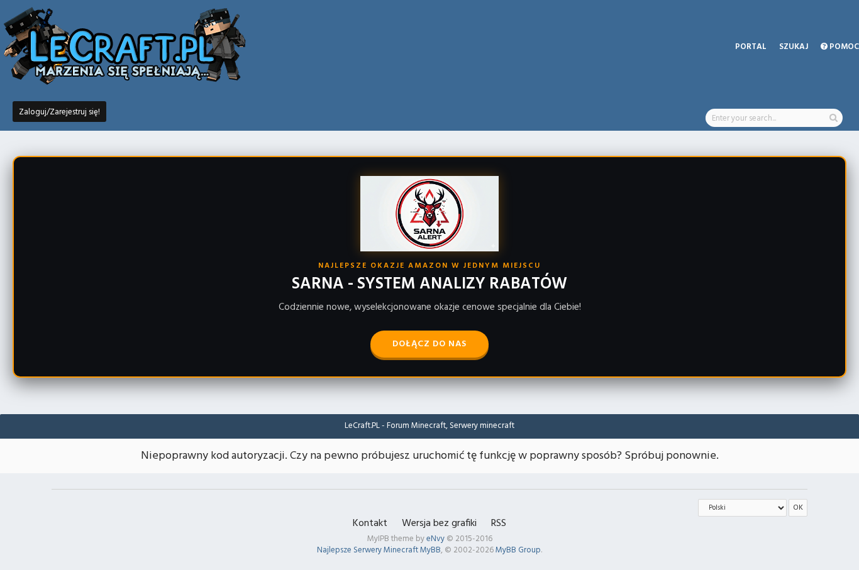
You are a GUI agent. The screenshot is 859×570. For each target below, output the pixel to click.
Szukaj (793, 46)
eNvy (435, 538)
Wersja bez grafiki (439, 523)
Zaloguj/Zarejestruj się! (59, 112)
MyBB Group (518, 550)
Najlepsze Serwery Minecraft (367, 550)
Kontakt (370, 523)
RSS (498, 523)
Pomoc (843, 46)
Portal (751, 46)
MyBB (430, 550)
